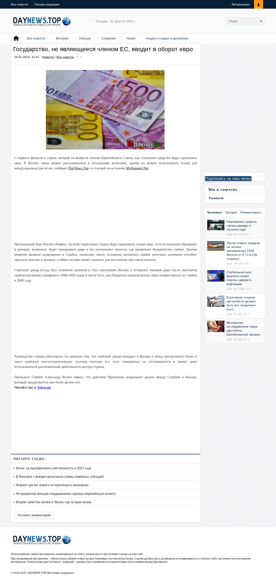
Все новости (19, 4)
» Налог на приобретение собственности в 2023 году (52, 468)
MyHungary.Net (137, 168)
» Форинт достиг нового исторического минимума (50, 484)
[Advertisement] (105, 206)
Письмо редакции (47, 4)
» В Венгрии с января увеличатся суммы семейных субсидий (58, 476)
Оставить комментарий (34, 515)
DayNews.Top (79, 168)
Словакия (109, 38)
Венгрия (62, 38)
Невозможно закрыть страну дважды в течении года (242, 225)
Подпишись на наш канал (228, 178)
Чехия (130, 38)
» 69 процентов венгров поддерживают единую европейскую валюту (64, 493)
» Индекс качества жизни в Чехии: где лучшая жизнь (52, 502)
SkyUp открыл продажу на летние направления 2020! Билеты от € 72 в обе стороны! (243, 250)
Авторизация (241, 4)
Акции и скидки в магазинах (167, 38)
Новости (48, 57)
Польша (85, 38)
